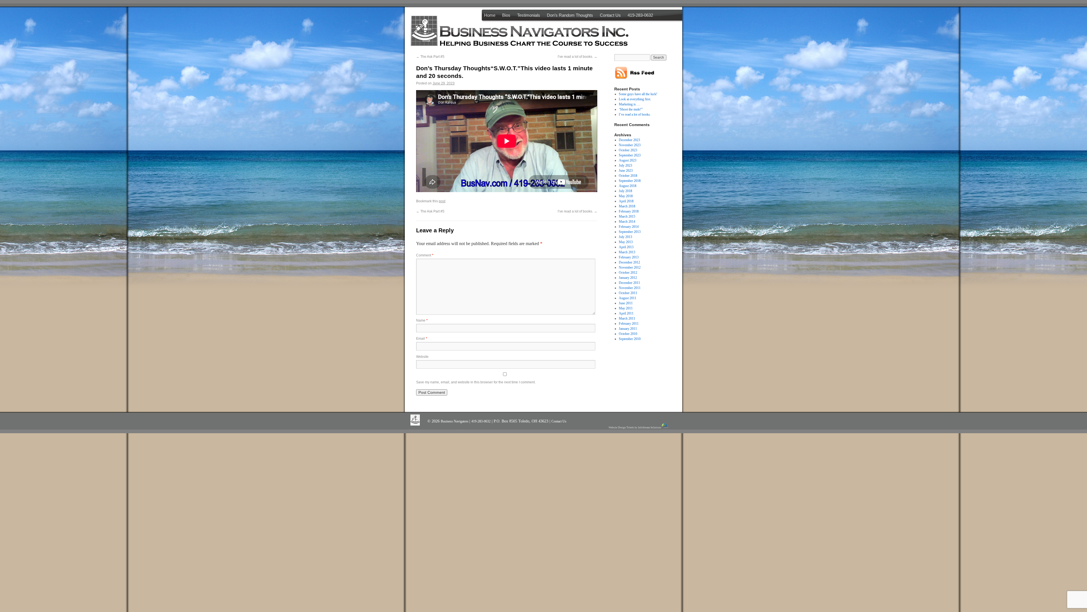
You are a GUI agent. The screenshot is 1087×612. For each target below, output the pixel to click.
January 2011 (628, 329)
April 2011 (626, 313)
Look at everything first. (635, 99)
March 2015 (627, 216)
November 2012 (630, 267)
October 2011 (628, 293)
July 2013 (625, 237)
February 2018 (629, 211)
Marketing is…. (629, 104)
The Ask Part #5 (430, 57)
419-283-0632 (640, 15)
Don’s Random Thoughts (570, 15)
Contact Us (610, 15)
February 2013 (629, 257)
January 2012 (628, 278)
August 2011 (627, 298)
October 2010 (628, 334)
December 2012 (629, 262)
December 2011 (629, 283)
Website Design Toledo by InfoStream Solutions (635, 427)
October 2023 (628, 150)
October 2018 (628, 176)
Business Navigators (455, 421)
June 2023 (626, 171)
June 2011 (626, 303)
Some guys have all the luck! (638, 94)
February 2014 (629, 227)
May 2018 (626, 196)
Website (422, 357)
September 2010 (630, 339)
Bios (506, 15)
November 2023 (630, 145)
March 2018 (627, 206)
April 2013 (626, 247)
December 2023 (629, 140)
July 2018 (625, 191)
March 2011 (627, 318)
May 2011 (626, 308)
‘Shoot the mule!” (631, 109)
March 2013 (627, 252)
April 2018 (626, 201)
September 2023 (630, 155)
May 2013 (626, 242)
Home (489, 15)
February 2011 (629, 324)
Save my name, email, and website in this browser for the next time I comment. (476, 382)
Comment (424, 255)
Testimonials (528, 15)
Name (422, 320)
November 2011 (630, 288)
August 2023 (627, 160)
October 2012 (628, 273)
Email (421, 339)
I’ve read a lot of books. (577, 57)
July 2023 (625, 165)
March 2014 (627, 222)
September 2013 (630, 232)
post (442, 201)
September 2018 (630, 181)
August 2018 (627, 186)
